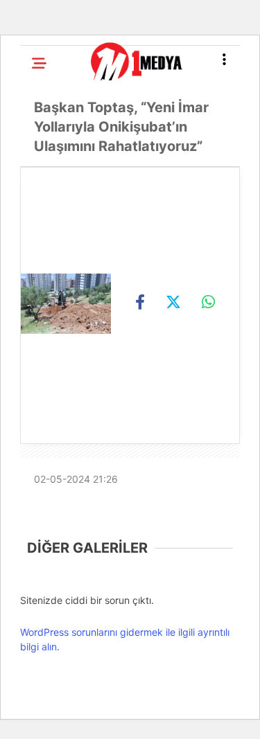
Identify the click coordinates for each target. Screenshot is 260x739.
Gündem (41, 113)
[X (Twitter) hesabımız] (70, 716)
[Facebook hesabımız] (36, 716)
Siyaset (40, 148)
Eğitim (37, 253)
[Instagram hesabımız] (104, 716)
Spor (33, 358)
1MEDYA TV (61, 433)
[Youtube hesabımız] (137, 716)
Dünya (37, 288)
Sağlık (38, 323)
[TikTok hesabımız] (171, 716)
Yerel (35, 218)
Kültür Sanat (56, 393)
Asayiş (38, 183)
